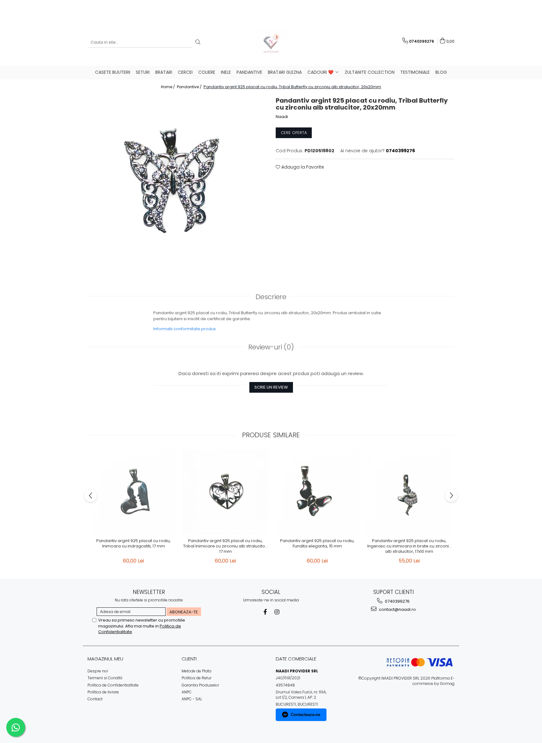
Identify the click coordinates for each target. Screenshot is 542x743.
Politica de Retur (196, 678)
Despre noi (98, 671)
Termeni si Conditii (105, 678)
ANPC (187, 692)
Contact (95, 699)
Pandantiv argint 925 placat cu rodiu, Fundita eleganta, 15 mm (317, 543)
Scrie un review (271, 387)
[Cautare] (198, 42)
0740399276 (397, 601)
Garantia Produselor (200, 685)
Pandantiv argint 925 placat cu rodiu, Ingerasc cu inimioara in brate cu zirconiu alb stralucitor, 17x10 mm (409, 546)
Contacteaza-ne (305, 714)
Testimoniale (415, 72)
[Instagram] (277, 611)
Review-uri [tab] (271, 347)
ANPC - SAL (192, 699)
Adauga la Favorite (302, 167)
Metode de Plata (196, 671)
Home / (168, 86)
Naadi (282, 117)
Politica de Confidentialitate (113, 685)
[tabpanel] (177, 183)
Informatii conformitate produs (184, 329)
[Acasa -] (271, 42)
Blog (441, 72)
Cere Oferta (294, 133)
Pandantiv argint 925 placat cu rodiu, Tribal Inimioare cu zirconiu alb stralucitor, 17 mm (225, 546)
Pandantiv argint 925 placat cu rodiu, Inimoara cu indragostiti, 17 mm (133, 543)
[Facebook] (265, 611)
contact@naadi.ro (397, 609)
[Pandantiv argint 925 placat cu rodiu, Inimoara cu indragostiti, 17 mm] (133, 492)
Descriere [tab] (271, 296)
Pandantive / (190, 86)
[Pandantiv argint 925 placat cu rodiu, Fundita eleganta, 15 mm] (317, 492)
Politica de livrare (103, 692)
